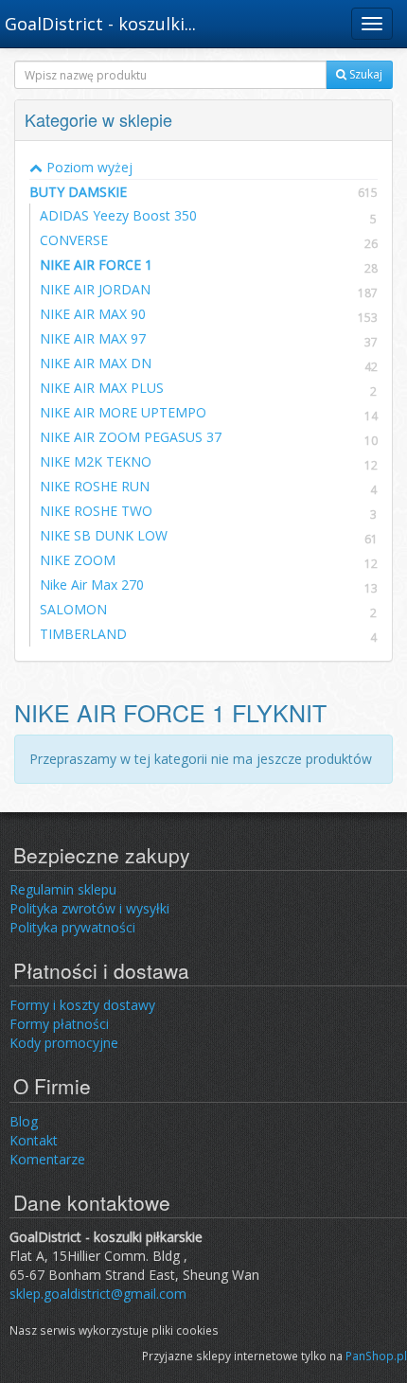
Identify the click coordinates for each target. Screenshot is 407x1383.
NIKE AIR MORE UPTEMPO (123, 412)
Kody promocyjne (63, 1043)
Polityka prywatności (72, 927)
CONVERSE (74, 240)
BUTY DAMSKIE (203, 192)
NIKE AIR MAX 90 (93, 314)
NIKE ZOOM (77, 560)
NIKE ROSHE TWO (96, 511)
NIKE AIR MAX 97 (93, 338)
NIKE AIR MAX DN (95, 363)
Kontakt (33, 1140)
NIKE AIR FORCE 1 (96, 265)
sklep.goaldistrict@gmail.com (97, 1294)
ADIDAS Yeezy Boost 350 (118, 215)
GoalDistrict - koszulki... (100, 23)
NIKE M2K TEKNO (95, 461)
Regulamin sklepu (62, 889)
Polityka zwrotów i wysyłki (89, 908)
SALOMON (73, 609)
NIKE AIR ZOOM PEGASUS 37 (130, 437)
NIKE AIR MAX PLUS (102, 388)
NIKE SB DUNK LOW (104, 535)
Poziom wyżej (88, 167)
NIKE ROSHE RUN (95, 486)
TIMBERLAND (83, 634)
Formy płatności (59, 1024)
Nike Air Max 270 (92, 585)
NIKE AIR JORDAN (95, 289)
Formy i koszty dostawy (82, 1005)
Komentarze (47, 1159)
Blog (23, 1121)
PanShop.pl (376, 1355)
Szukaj (364, 74)
